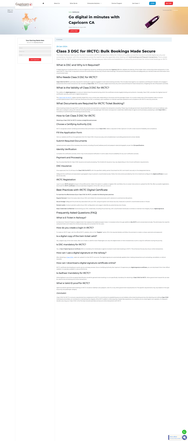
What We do (73, 3)
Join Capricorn (35, 59)
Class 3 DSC (70, 257)
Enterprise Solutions (93, 3)
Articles (59, 39)
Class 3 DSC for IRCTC (65, 97)
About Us (57, 3)
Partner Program (117, 3)
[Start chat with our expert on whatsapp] (184, 432)
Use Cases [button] (135, 3)
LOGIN (152, 3)
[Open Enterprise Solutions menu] (101, 3)
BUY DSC (169, 3)
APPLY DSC (74, 31)
